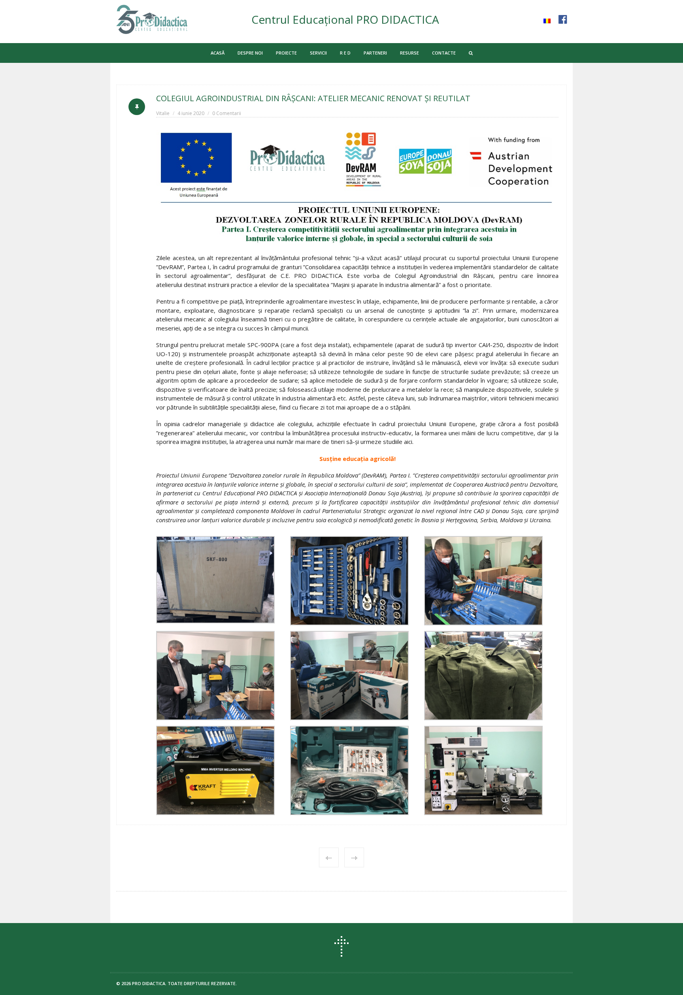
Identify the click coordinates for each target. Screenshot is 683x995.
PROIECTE (286, 53)
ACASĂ (218, 53)
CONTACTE (444, 53)
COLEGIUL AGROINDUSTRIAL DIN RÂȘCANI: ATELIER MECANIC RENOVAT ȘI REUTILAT (313, 98)
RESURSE (409, 53)
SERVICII (318, 53)
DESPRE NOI (250, 53)
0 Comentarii (226, 113)
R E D (345, 53)
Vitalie (163, 113)
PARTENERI (375, 53)
